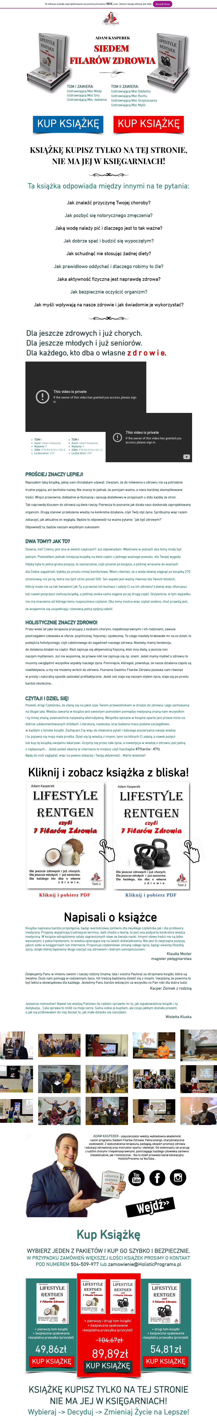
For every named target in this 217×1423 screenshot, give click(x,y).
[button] (66, 834)
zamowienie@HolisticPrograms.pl (144, 1264)
